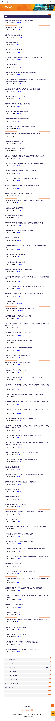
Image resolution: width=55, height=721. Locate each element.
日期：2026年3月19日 (10, 469)
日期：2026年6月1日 (10, 210)
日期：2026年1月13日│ (13, 607)
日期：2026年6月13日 (10, 151)
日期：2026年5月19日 (10, 232)
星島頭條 (19, 59)
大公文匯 (19, 210)
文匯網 (18, 52)
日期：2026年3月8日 (10, 529)
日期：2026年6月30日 (10, 106)
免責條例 (25, 714)
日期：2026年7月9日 (10, 22)
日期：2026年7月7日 (10, 67)
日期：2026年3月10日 (10, 521)
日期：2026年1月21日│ (13, 558)
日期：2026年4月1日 (10, 389)
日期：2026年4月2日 (10, 380)
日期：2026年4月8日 (10, 318)
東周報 (17, 74)
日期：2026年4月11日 (10, 288)
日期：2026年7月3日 (10, 99)
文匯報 (18, 45)
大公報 (18, 30)
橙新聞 (18, 249)
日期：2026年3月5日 (10, 536)
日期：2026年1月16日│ (13, 590)
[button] (27, 16)
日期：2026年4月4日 (10, 327)
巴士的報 (19, 622)
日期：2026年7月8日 (10, 59)
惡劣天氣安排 (39, 714)
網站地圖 (15, 714)
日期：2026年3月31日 (10, 413)
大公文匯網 (19, 37)
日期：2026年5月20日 (10, 225)
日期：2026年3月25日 (10, 454)
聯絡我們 (20, 714)
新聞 (19, 651)
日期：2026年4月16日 (10, 257)
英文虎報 (19, 84)
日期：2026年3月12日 (10, 477)
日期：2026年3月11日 (10, 514)
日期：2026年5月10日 (10, 240)
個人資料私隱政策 (31, 714)
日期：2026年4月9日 (10, 303)
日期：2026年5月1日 (10, 249)
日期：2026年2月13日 (10, 551)
